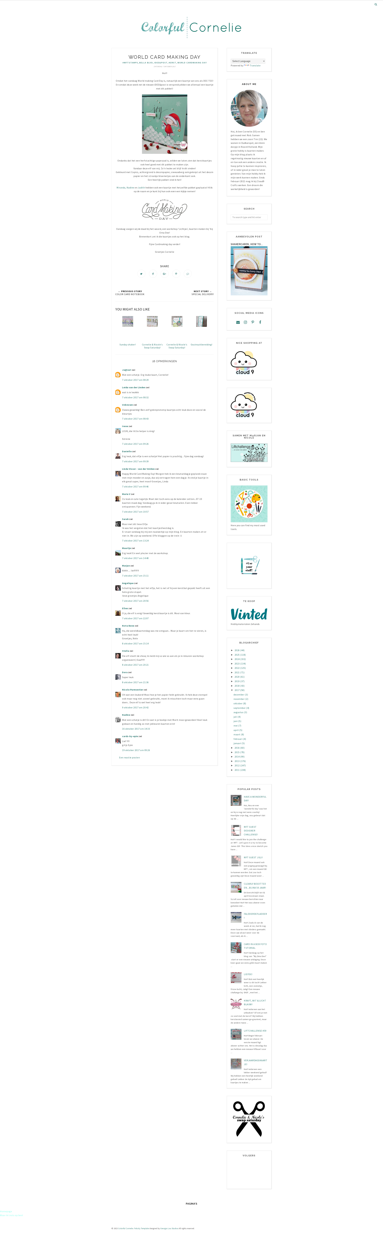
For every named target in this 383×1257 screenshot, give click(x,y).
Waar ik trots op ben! (11, 1215)
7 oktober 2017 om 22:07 (135, 618)
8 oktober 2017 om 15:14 (135, 643)
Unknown (127, 404)
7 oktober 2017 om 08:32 (135, 397)
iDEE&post (161, 62)
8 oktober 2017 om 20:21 (135, 664)
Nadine (130, 187)
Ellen (125, 608)
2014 (237, 756)
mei (236, 725)
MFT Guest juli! (253, 857)
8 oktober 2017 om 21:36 (135, 682)
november (239, 698)
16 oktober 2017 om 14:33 (136, 728)
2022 (237, 667)
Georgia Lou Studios (169, 1228)
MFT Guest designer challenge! (251, 830)
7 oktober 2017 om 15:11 (135, 575)
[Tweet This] (141, 274)
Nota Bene (128, 625)
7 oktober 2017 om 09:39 (135, 461)
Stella (125, 650)
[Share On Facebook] (153, 274)
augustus (239, 712)
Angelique (128, 583)
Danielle (127, 451)
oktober (238, 703)
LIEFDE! (248, 974)
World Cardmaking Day (192, 62)
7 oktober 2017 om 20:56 (135, 600)
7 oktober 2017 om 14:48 (135, 558)
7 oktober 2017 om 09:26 (135, 443)
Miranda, (121, 187)
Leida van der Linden (133, 387)
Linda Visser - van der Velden (138, 468)
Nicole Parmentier (132, 689)
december (239, 694)
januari (238, 743)
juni (236, 721)
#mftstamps (130, 62)
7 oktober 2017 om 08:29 (135, 379)
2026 (237, 650)
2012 (237, 765)
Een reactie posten (129, 757)
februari (238, 738)
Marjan (126, 565)
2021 (237, 672)
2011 (237, 769)
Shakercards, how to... (247, 244)
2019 (237, 681)
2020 (237, 676)
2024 (237, 659)
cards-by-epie (130, 736)
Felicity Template (141, 1228)
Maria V (126, 493)
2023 (237, 663)
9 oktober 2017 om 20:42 (135, 707)
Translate (255, 65)
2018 (237, 685)
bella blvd (146, 62)
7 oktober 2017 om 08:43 (135, 418)
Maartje (126, 548)
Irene (125, 426)
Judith (141, 187)
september (240, 707)
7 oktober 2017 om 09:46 (135, 486)
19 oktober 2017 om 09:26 (136, 750)
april (236, 730)
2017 (237, 690)
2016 (237, 747)
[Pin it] (176, 274)
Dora (125, 672)
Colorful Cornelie (125, 1228)
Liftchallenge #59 (255, 1030)
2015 (237, 752)
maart (237, 734)
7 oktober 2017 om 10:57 (135, 511)
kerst (172, 62)
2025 (237, 654)
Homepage (6, 1211)
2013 (237, 761)
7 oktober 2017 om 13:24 (135, 540)
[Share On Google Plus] (165, 274)
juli (236, 716)
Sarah (125, 519)
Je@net (126, 369)
